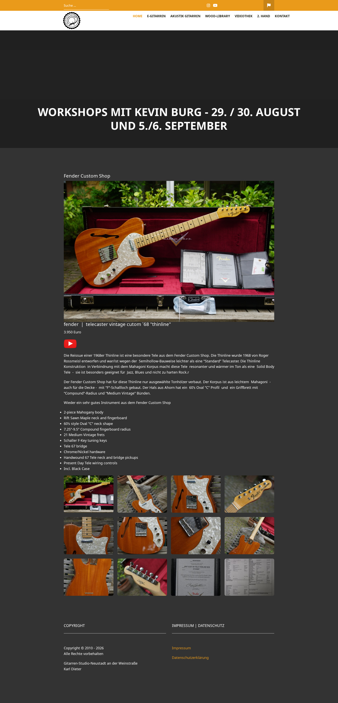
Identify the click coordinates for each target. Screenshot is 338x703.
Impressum (181, 648)
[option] (169, 89)
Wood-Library (217, 16)
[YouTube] (215, 5)
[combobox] (86, 5)
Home (137, 16)
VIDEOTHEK (244, 16)
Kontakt (282, 16)
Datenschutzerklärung (190, 657)
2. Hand (263, 16)
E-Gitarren (156, 16)
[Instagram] (208, 5)
